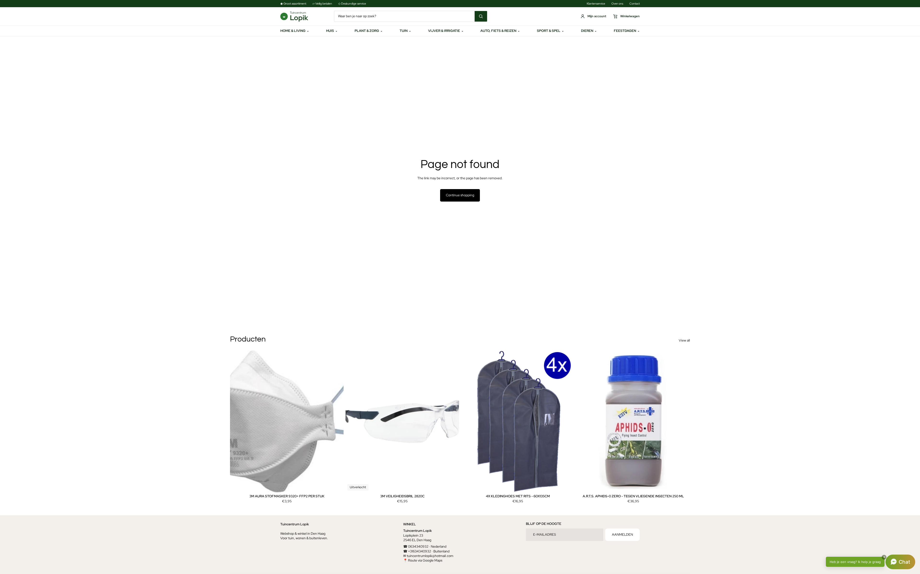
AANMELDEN (622, 534)
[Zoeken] (481, 16)
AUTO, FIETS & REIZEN (500, 31)
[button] (870, 562)
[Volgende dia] (336, 421)
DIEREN (589, 31)
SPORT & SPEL (550, 31)
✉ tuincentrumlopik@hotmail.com (428, 556)
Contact (634, 4)
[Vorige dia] (237, 421)
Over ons (617, 4)
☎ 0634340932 (415, 546)
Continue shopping (460, 195)
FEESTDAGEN (627, 31)
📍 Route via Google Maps (422, 560)
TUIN (405, 31)
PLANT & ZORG (369, 31)
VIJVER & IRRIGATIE (446, 31)
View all (684, 340)
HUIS (332, 31)
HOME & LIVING (294, 31)
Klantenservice (596, 4)
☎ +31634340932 (417, 551)
